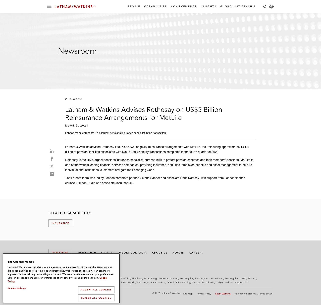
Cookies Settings (17, 288)
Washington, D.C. (239, 282)
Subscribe (59, 252)
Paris (123, 282)
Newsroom (87, 252)
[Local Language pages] (271, 6)
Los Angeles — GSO (235, 278)
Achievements (183, 6)
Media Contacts (133, 252)
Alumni (179, 252)
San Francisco (158, 282)
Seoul (171, 282)
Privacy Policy (204, 293)
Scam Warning (223, 293)
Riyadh (131, 282)
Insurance (60, 223)
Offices (108, 252)
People (134, 6)
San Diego (143, 282)
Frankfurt (125, 278)
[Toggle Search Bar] (265, 6)
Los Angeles (186, 278)
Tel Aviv (209, 282)
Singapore (198, 282)
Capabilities (155, 6)
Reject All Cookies (96, 297)
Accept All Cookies (96, 289)
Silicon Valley (183, 282)
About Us (160, 252)
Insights (208, 6)
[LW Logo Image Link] (75, 6)
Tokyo (219, 282)
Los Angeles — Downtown (209, 278)
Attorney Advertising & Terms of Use (254, 293)
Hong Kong (150, 278)
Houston (163, 278)
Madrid (252, 278)
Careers (196, 252)
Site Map (188, 293)
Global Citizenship (237, 6)
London (174, 278)
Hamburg (137, 278)
